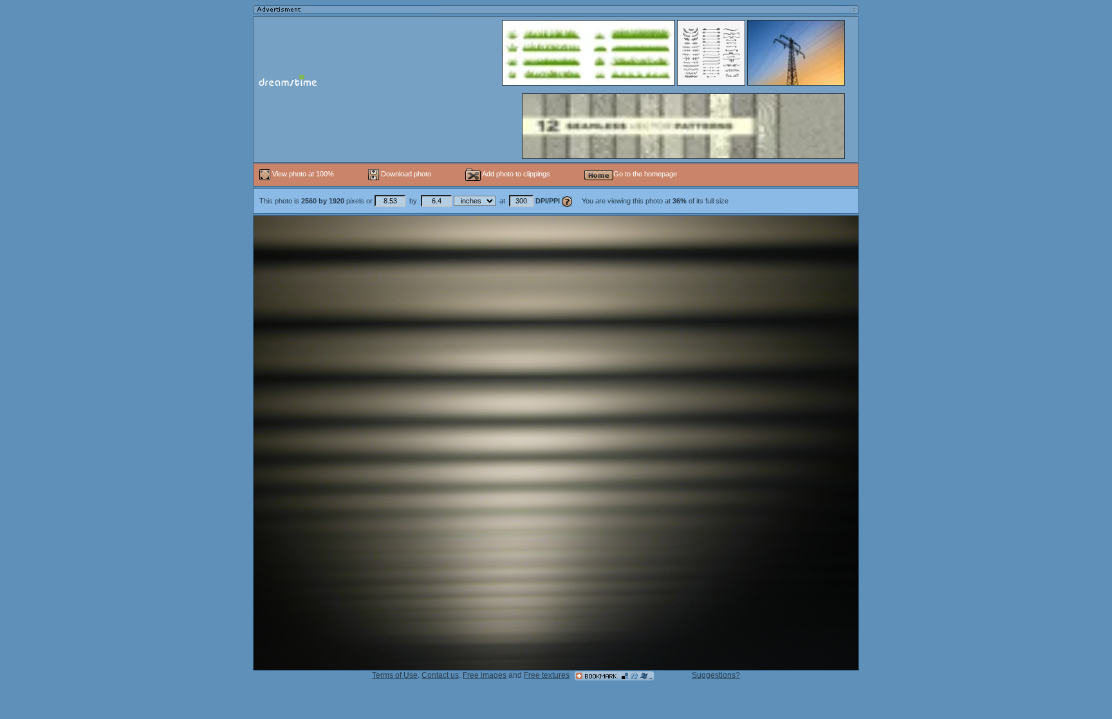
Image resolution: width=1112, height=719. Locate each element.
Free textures (547, 675)
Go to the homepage (645, 174)
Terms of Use (395, 675)
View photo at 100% (303, 174)
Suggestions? (716, 675)
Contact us (440, 675)
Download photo (405, 174)
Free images (484, 675)
